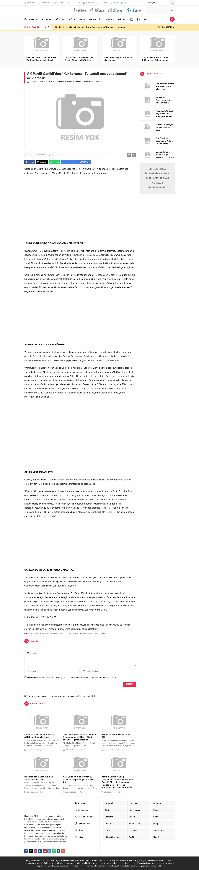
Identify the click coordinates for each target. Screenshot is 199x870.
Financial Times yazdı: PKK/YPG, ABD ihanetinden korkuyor (40, 735)
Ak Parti (36, 634)
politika (102, 634)
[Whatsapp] (54, 851)
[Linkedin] (40, 851)
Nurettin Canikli (93, 634)
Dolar (47, 634)
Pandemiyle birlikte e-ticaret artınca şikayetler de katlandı (165, 87)
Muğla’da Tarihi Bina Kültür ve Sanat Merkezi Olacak (38, 778)
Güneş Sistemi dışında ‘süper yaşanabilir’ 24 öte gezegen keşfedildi (165, 156)
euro (60, 634)
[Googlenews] (49, 851)
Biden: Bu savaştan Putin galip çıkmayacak (118, 58)
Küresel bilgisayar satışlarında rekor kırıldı (164, 127)
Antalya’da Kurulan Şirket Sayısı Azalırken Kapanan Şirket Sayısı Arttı (78, 779)
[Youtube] (45, 851)
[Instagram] (35, 851)
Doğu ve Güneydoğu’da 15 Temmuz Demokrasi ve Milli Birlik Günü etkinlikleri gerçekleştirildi (80, 737)
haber (37, 860)
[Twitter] (31, 851)
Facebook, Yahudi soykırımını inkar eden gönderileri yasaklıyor (164, 115)
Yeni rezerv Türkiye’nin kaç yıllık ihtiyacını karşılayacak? (163, 101)
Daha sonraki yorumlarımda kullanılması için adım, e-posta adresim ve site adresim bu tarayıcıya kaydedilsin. (72, 677)
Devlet (42, 634)
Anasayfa (33, 82)
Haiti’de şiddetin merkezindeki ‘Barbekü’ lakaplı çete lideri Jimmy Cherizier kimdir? (41, 60)
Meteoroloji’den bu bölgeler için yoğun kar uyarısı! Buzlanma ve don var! (90, 27)
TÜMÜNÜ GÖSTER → (166, 27)
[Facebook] (26, 851)
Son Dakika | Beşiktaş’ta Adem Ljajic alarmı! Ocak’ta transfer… (164, 142)
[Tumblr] (58, 851)
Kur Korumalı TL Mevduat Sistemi (75, 634)
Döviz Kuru (54, 634)
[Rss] (63, 851)
